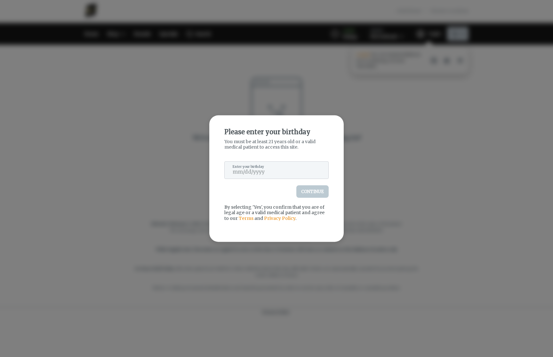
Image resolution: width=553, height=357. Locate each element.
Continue (312, 191)
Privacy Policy (279, 218)
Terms (246, 218)
